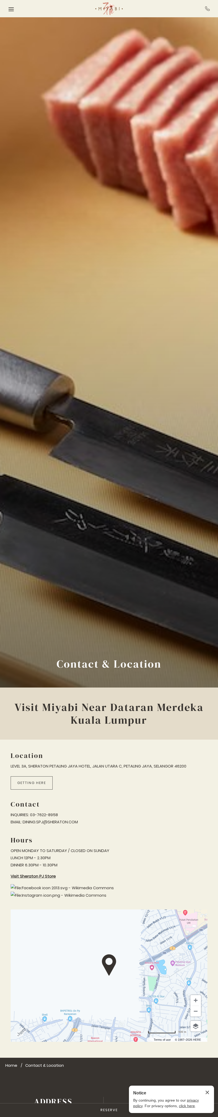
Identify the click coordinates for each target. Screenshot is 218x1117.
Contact (25, 804)
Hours (22, 840)
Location (27, 756)
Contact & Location (109, 663)
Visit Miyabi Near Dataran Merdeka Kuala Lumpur (109, 713)
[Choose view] (195, 1026)
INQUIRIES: (20, 814)
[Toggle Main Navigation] (11, 9)
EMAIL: (16, 822)
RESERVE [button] (109, 1109)
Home (11, 1065)
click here (187, 1106)
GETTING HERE (31, 782)
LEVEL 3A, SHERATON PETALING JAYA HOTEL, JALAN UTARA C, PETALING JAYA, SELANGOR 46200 (98, 766)
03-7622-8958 (207, 8)
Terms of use (162, 1039)
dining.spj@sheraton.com (50, 822)
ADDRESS (53, 1101)
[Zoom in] (195, 1000)
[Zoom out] (195, 1011)
